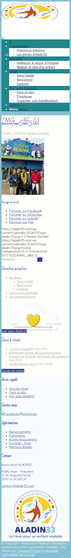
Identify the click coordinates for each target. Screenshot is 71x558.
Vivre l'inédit (25, 281)
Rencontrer (24, 285)
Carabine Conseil (29, 551)
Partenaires (17, 436)
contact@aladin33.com (18, 486)
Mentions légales (20, 447)
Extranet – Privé (20, 443)
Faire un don (18, 392)
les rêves (15, 278)
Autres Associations (23, 439)
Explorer (22, 289)
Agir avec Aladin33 (21, 396)
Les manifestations (22, 296)
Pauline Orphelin (38, 133)
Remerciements (20, 432)
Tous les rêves (18, 389)
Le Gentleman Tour (22, 364)
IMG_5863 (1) (20, 121)
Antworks (51, 551)
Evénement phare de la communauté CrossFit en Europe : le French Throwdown (38, 354)
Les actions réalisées (23, 293)
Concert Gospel (20, 349)
